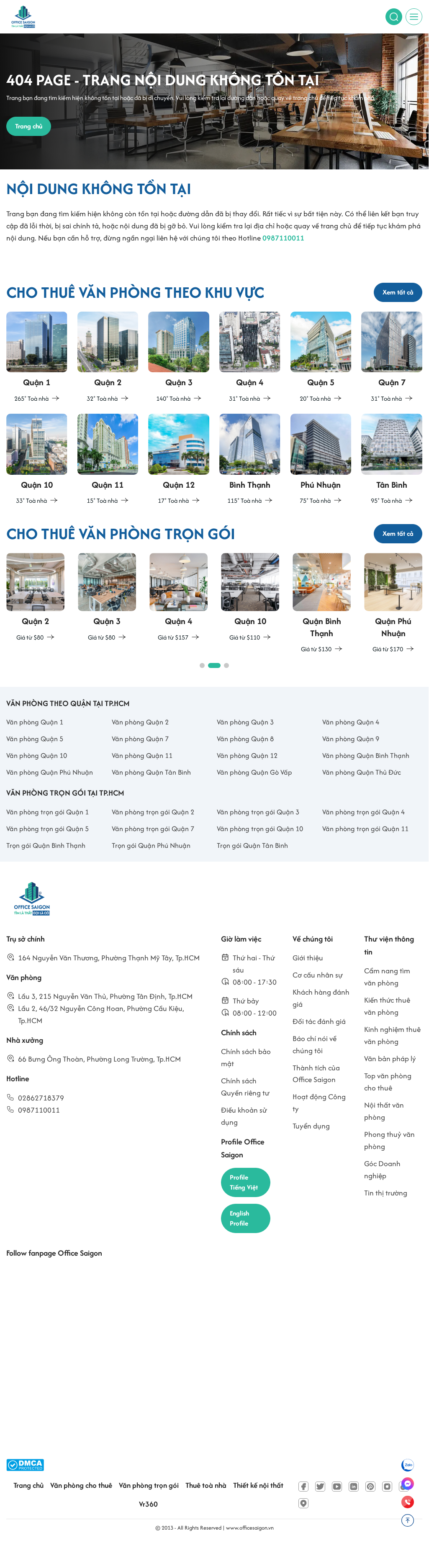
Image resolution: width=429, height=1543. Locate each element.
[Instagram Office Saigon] (387, 1486)
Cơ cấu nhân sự (318, 975)
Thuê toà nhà (205, 1485)
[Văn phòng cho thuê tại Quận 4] (249, 358)
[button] (202, 665)
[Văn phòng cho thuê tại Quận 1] (36, 358)
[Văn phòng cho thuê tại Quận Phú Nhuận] (321, 460)
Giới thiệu (308, 957)
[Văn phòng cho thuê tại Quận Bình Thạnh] (249, 460)
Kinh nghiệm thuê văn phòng (392, 1035)
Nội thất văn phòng (384, 1111)
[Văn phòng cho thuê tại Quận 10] (36, 460)
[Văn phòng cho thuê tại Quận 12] (178, 460)
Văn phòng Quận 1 (34, 722)
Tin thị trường (385, 1192)
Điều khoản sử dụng (244, 1116)
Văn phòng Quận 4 (350, 722)
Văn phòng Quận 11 (142, 755)
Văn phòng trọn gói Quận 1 (47, 812)
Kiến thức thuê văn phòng (387, 1006)
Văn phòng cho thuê (81, 1485)
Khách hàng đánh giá (321, 998)
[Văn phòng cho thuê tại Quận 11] (108, 460)
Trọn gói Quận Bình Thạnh (45, 845)
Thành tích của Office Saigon (316, 1073)
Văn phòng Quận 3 (245, 722)
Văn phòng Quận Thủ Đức (361, 772)
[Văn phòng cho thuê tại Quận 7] (391, 358)
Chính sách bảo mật (246, 1057)
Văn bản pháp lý (390, 1058)
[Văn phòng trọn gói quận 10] (250, 597)
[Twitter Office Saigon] (320, 1486)
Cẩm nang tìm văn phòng (387, 976)
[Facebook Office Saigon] (303, 1486)
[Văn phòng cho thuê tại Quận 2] (108, 358)
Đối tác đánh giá (319, 1021)
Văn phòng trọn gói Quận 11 (365, 829)
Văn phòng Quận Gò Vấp (254, 772)
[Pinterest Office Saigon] (370, 1486)
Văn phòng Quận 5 (34, 739)
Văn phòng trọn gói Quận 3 (258, 812)
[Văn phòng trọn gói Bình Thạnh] (322, 603)
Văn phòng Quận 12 (247, 755)
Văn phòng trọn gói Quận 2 (153, 812)
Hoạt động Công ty (319, 1102)
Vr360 (148, 1504)
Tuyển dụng (311, 1126)
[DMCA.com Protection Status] (25, 1465)
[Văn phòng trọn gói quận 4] (178, 597)
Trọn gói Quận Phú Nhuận (151, 845)
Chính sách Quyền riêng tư (245, 1086)
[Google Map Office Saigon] (303, 1503)
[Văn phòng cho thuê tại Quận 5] (321, 358)
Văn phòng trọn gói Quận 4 (363, 812)
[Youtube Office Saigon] (337, 1486)
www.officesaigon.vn (250, 1528)
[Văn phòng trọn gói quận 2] (35, 597)
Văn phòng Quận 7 (140, 739)
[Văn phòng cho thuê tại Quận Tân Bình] (391, 460)
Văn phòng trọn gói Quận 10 (260, 829)
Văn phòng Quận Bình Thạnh (365, 755)
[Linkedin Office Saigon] (353, 1486)
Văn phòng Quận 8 (245, 739)
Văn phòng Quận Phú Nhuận (49, 772)
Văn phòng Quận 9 (350, 739)
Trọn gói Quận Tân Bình (252, 845)
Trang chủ (28, 1485)
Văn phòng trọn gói (149, 1485)
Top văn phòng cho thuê (387, 1081)
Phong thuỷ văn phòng (389, 1140)
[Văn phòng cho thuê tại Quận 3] (178, 358)
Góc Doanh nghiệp (382, 1169)
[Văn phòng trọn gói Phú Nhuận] (393, 603)
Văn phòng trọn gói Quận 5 (47, 829)
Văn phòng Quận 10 (36, 755)
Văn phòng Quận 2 (140, 722)
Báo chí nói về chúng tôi (315, 1044)
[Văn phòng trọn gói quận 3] (107, 597)
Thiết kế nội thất (258, 1485)
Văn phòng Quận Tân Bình (151, 772)
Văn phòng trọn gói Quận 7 (153, 829)
